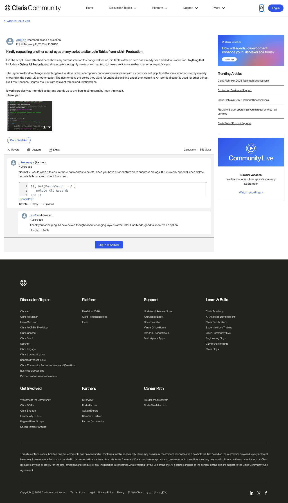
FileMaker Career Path (156, 399)
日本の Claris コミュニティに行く (147, 492)
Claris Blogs (212, 349)
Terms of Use (77, 492)
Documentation (152, 322)
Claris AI (24, 311)
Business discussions (32, 370)
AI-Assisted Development (220, 316)
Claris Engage (28, 349)
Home (90, 7)
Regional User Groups (32, 421)
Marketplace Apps (154, 338)
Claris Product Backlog (94, 316)
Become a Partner (92, 416)
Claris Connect (28, 333)
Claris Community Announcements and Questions (48, 365)
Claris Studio (27, 338)
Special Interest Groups (33, 426)
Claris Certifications (216, 322)
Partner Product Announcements (38, 376)
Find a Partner (89, 405)
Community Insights (217, 343)
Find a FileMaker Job (155, 405)
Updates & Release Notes (158, 311)
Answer (36, 149)
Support (188, 7)
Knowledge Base (153, 316)
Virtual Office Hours (155, 327)
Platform (157, 7)
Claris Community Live (32, 354)
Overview (87, 399)
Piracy (120, 492)
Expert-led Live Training (219, 327)
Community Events (31, 416)
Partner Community (93, 421)
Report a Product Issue (33, 359)
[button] (49, 127)
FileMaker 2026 (91, 311)
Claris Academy (215, 311)
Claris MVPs (27, 405)
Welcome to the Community (35, 399)
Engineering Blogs (216, 338)
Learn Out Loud (28, 322)
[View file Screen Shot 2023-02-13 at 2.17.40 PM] (29, 116)
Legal (92, 492)
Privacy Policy (106, 492)
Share (56, 149)
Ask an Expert (90, 410)
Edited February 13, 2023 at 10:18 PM (37, 44)
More (217, 7)
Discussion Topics (120, 7)
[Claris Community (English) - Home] (32, 8)
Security (24, 343)
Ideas (85, 322)
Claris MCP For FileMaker (34, 327)
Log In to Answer (109, 244)
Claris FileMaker (29, 316)
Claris (23, 283)
